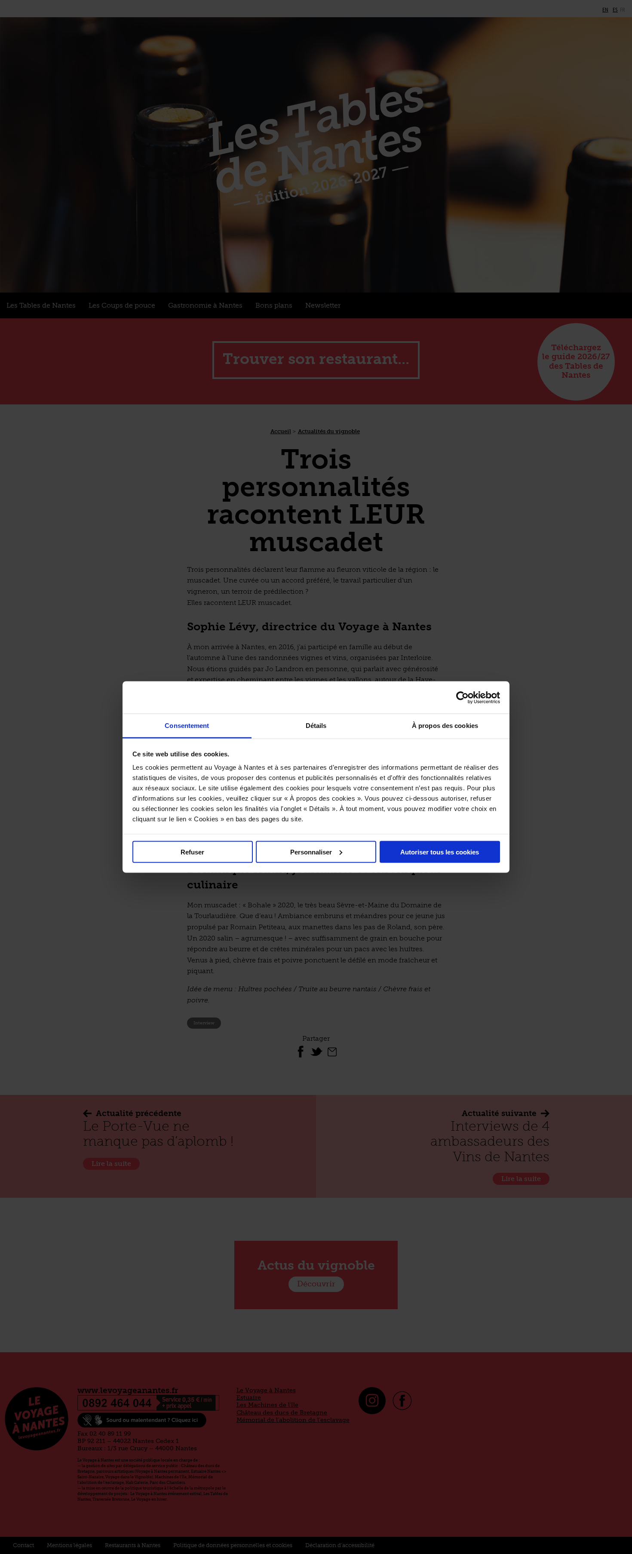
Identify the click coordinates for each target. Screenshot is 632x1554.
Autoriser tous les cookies (439, 851)
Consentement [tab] (187, 725)
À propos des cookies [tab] (445, 725)
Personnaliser (311, 851)
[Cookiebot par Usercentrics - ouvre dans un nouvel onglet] (462, 697)
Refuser (192, 851)
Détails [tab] (316, 725)
